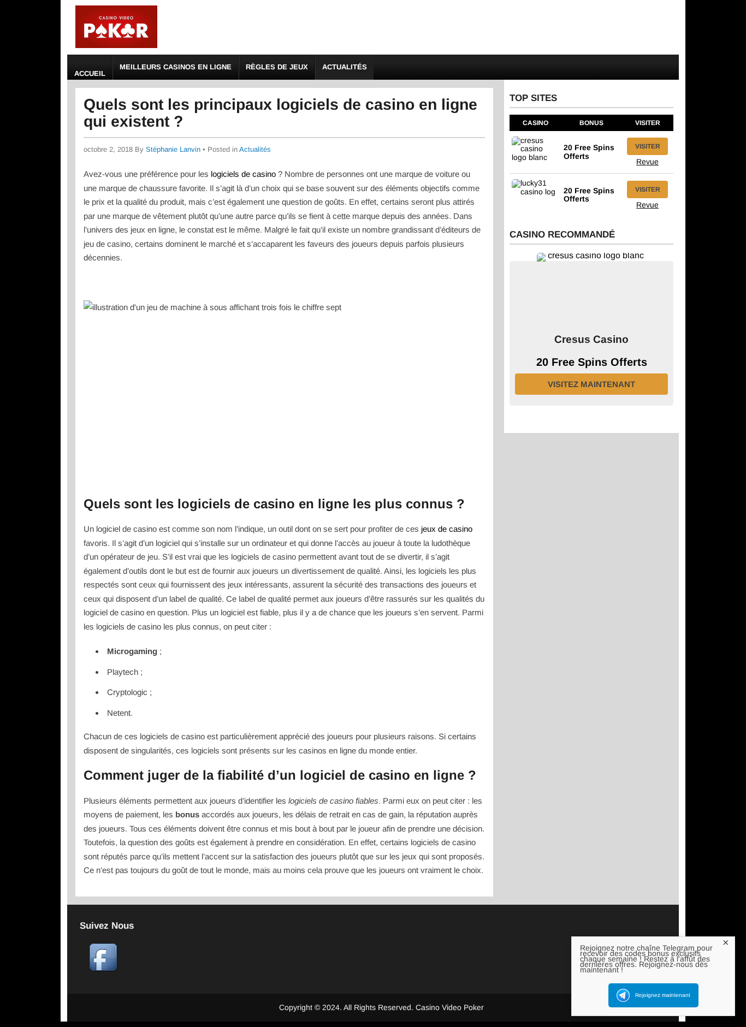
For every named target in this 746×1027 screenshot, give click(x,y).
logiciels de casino (242, 174)
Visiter (647, 146)
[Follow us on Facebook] (103, 969)
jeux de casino (446, 528)
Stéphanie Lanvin (173, 149)
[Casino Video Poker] (116, 46)
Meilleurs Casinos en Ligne (176, 67)
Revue (647, 161)
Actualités (344, 67)
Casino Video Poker (450, 1007)
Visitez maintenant (591, 384)
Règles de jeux (277, 67)
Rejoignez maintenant (662, 995)
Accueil (89, 73)
